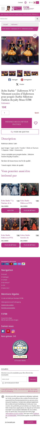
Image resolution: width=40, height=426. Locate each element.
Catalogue (5, 277)
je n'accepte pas (10, 422)
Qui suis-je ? (6, 282)
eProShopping (8, 391)
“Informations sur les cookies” (14, 413)
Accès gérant (33, 391)
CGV (3, 285)
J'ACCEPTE (30, 422)
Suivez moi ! (5, 288)
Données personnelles (8, 308)
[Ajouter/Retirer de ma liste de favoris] (36, 123)
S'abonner (33, 379)
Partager (14, 80)
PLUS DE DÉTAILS (29, 210)
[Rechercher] (37, 18)
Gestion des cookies (7, 305)
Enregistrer (28, 80)
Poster (21, 84)
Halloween (14, 24)
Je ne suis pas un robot (12, 383)
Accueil (5, 24)
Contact (20, 2)
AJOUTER (10, 210)
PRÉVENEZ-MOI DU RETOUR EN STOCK (16, 123)
